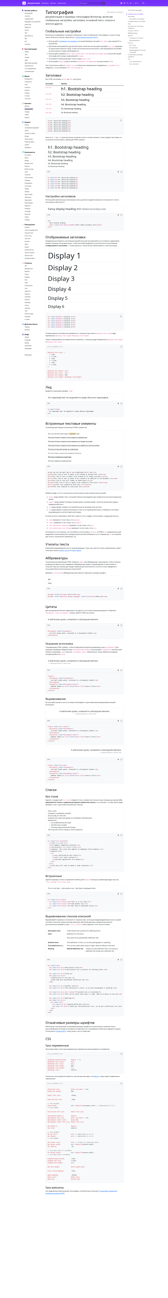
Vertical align (29, 314)
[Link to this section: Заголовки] (63, 75)
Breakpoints (28, 79)
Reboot (27, 106)
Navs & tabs (28, 194)
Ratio (26, 244)
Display (27, 277)
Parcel (27, 30)
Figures (27, 117)
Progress (27, 208)
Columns (27, 87)
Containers (28, 82)
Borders (27, 271)
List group (28, 186)
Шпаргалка (61, 3)
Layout (27, 145)
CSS (129, 59)
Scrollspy (28, 211)
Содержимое (29, 19)
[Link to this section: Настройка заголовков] (76, 196)
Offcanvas (28, 197)
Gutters (27, 90)
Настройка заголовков (136, 19)
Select (27, 130)
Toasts (27, 217)
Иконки (53, 3)
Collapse (27, 180)
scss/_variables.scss (55, 346)
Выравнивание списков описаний (137, 51)
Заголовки (131, 16)
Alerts (26, 158)
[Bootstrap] (24, 3)
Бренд (27, 343)
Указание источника (136, 38)
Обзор (27, 52)
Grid (26, 84)
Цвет (26, 60)
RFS (26, 38)
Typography (29, 109)
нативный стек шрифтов (68, 41)
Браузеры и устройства (32, 22)
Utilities (27, 93)
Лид (129, 24)
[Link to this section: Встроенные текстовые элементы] (98, 423)
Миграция (28, 355)
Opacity (27, 294)
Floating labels (29, 142)
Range (27, 136)
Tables (27, 115)
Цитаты (130, 35)
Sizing (27, 305)
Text (26, 311)
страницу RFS (60, 1031)
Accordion (28, 155)
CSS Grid (27, 99)
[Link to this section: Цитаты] (58, 607)
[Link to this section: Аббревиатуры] (69, 558)
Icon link (27, 238)
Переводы (28, 348)
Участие (27, 44)
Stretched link (29, 250)
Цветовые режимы (31, 63)
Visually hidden (30, 258)
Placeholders (29, 203)
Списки (130, 43)
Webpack (28, 27)
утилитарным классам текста (87, 37)
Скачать (27, 16)
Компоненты (29, 66)
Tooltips (27, 220)
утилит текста (64, 550)
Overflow (27, 297)
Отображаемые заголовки (136, 21)
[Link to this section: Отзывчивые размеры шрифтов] (96, 1023)
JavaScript (28, 24)
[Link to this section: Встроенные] (63, 876)
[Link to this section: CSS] (52, 1039)
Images (27, 112)
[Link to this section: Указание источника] (74, 643)
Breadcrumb (29, 163)
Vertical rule (29, 255)
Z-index (27, 96)
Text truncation (30, 253)
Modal (27, 189)
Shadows (28, 302)
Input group (29, 139)
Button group (29, 169)
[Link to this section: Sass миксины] (65, 1187)
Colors (27, 274)
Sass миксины (134, 64)
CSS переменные (30, 69)
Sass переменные (135, 61)
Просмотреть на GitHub (115, 12)
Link (26, 288)
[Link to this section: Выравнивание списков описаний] (92, 916)
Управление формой (32, 128)
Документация (34, 3)
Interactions (29, 285)
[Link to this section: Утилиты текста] (70, 544)
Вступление (29, 13)
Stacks (27, 247)
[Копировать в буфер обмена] (121, 171)
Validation (28, 147)
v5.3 (137, 3)
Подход (27, 327)
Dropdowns (28, 183)
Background (29, 269)
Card (26, 172)
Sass (26, 54)
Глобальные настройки (135, 14)
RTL (26, 41)
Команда (28, 340)
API (26, 266)
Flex (26, 280)
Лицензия (28, 346)
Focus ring (28, 236)
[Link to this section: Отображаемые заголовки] (87, 237)
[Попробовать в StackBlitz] (118, 171)
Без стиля (132, 45)
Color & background (31, 230)
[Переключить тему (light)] (144, 3)
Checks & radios (30, 133)
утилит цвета (76, 550)
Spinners (28, 214)
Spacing (27, 308)
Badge (27, 160)
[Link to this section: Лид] (53, 387)
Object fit (28, 291)
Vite (26, 33)
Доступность (29, 36)
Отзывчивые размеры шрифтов (135, 56)
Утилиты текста (133, 31)
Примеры (45, 3)
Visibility (27, 316)
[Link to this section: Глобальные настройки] (82, 31)
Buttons (27, 166)
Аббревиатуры (133, 33)
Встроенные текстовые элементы (135, 27)
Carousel (27, 175)
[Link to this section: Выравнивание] (67, 699)
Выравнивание (134, 40)
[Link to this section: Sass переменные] (70, 1045)
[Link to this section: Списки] (58, 790)
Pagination (28, 200)
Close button (29, 177)
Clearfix (27, 227)
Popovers (28, 206)
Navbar (27, 192)
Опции (27, 57)
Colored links (29, 233)
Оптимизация (29, 71)
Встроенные (133, 48)
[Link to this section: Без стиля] (59, 796)
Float (26, 283)
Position (27, 241)
